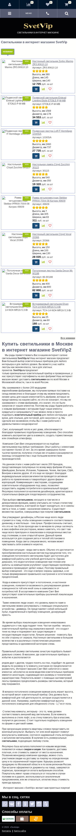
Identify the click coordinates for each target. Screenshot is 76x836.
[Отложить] (50, 89)
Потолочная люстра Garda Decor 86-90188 (52, 272)
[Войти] (9, 4)
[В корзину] (36, 89)
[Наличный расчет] (22, 819)
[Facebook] (18, 804)
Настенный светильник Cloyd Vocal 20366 (51, 236)
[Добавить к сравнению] (43, 89)
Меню (29, 13)
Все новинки (68, 338)
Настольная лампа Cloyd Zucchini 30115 (51, 166)
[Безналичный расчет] (36, 819)
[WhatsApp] (5, 804)
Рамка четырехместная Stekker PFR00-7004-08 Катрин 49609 (49, 199)
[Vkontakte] (12, 804)
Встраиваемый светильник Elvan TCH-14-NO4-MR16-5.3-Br (50, 305)
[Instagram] (39, 804)
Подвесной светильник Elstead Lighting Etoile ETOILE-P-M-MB (49, 99)
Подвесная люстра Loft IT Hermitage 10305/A (52, 133)
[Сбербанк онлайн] (8, 819)
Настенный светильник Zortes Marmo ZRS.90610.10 (52, 63)
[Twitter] (32, 804)
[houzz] (46, 804)
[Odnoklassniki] (25, 804)
